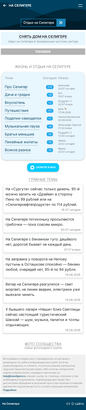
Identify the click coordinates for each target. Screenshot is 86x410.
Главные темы (43, 179)
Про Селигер (16, 87)
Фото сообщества (43, 344)
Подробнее (9, 389)
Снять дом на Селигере (43, 36)
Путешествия (16, 110)
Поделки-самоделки (23, 118)
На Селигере (10, 403)
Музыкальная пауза (22, 126)
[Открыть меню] (80, 5)
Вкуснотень (15, 102)
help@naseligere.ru (14, 376)
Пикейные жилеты (21, 142)
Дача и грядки (17, 94)
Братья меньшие (19, 134)
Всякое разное (18, 150)
